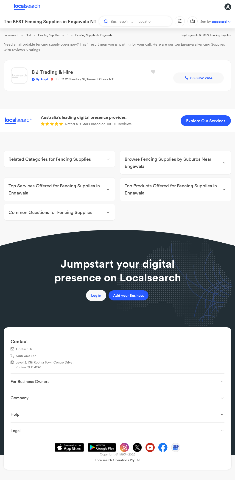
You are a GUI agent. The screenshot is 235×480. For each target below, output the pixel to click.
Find (28, 35)
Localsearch (11, 35)
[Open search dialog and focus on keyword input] (103, 21)
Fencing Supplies (48, 35)
